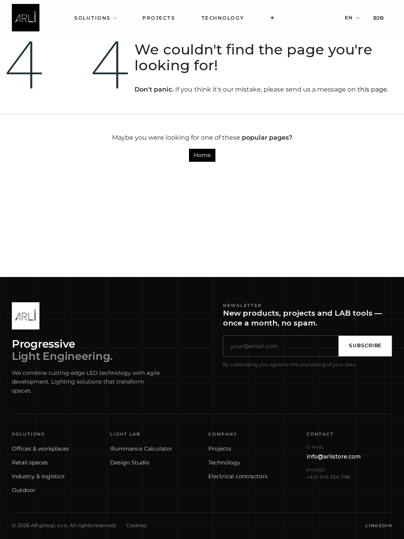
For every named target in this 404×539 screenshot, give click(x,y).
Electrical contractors (237, 476)
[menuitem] (95, 18)
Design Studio (130, 462)
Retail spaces (30, 462)
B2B (378, 18)
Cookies (136, 525)
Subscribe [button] (365, 345)
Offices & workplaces (40, 448)
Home (202, 155)
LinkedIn (378, 525)
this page (372, 89)
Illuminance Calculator (141, 448)
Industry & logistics (38, 476)
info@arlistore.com (334, 456)
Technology (224, 462)
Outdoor (24, 490)
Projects (219, 448)
